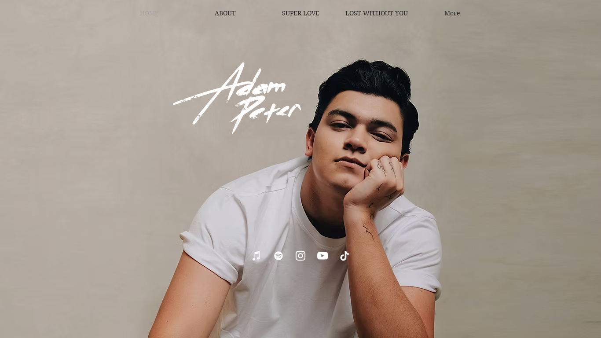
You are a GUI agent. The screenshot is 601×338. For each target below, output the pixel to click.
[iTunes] (256, 255)
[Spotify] (278, 255)
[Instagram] (300, 255)
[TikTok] (344, 255)
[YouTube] (322, 255)
